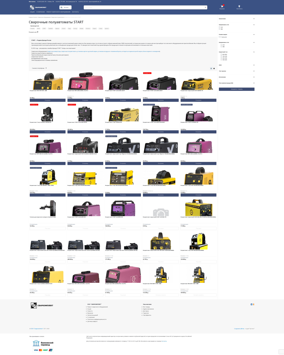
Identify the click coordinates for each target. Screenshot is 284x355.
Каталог (66, 7)
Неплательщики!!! (92, 315)
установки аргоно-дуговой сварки (87, 51)
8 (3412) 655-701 (42, 1)
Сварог (94, 28)
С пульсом (224, 37)
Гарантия (146, 313)
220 (222, 27)
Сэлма (100, 28)
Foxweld (32, 28)
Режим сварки (223, 34)
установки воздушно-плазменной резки (109, 51)
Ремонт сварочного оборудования (58, 12)
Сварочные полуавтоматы (57, 17)
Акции (32, 12)
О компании (40, 12)
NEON (38, 28)
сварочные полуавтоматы (69, 51)
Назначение (222, 18)
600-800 (225, 54)
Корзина (222, 9)
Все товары (146, 307)
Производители (34, 26)
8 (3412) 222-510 (83, 1)
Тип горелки (222, 71)
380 (222, 29)
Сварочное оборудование (44, 17)
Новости (89, 311)
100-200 (225, 56)
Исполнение (222, 77)
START (44, 28)
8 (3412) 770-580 (60, 1)
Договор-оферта (92, 321)
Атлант (63, 28)
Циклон (106, 28)
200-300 (225, 58)
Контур (75, 28)
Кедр (69, 28)
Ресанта (88, 28)
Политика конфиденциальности (96, 319)
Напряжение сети (224, 24)
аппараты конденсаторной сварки (132, 51)
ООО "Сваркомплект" (37, 328)
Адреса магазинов (148, 309)
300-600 (225, 60)
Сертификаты (147, 315)
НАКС (220, 65)
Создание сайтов (239, 328)
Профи (81, 28)
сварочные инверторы (54, 51)
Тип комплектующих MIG (226, 83)
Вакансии (90, 313)
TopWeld (51, 28)
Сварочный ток (223, 52)
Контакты (239, 9)
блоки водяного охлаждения (151, 51)
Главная (31, 17)
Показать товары (237, 89)
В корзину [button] (47, 100)
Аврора (57, 28)
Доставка (146, 311)
